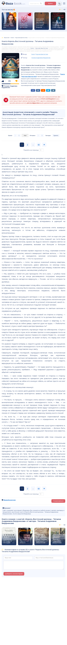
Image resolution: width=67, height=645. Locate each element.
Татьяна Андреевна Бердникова (9, 86)
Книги (32, 48)
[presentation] (60, 9)
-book (15, 3)
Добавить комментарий (14, 574)
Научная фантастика (41, 48)
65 (39, 145)
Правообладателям (9, 500)
